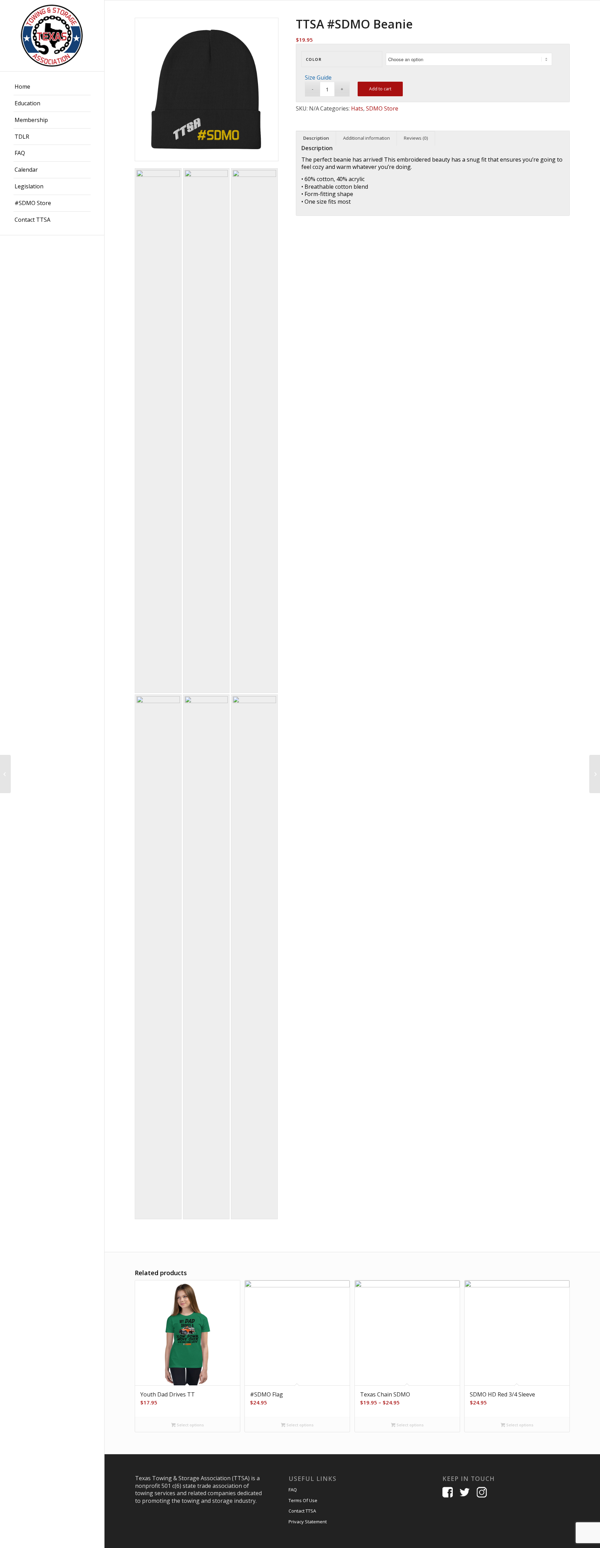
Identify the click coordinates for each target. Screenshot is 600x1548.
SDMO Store (382, 108)
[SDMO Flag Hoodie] (594, 774)
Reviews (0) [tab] (416, 138)
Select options (190, 1424)
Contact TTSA (302, 1511)
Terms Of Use (303, 1500)
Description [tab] (316, 138)
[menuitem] (52, 87)
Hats (357, 108)
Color (314, 59)
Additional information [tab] (366, 138)
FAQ (293, 1489)
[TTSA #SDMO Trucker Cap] (5, 774)
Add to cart (380, 89)
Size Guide (318, 77)
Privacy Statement (308, 1521)
